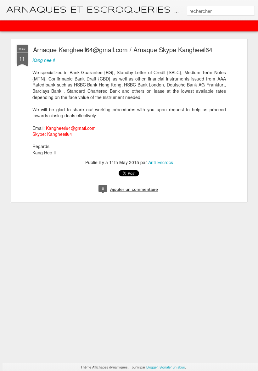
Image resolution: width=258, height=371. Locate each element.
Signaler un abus (172, 366)
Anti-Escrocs (160, 162)
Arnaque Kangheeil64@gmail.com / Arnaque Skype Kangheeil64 (122, 49)
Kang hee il (43, 60)
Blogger (152, 366)
